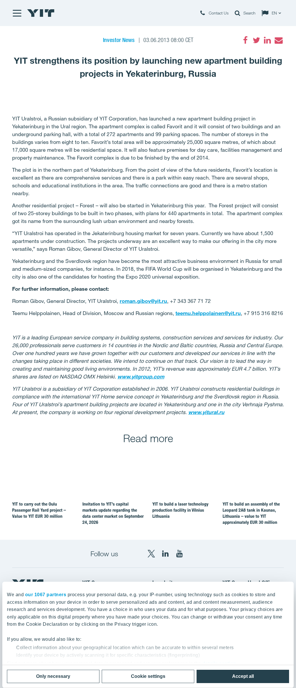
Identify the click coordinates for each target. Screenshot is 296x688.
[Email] (278, 40)
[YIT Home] (40, 13)
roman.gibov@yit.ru (143, 301)
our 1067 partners (45, 594)
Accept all (243, 676)
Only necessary (53, 676)
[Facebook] (245, 40)
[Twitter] (256, 40)
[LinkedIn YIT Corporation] (165, 553)
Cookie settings (148, 676)
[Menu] (16, 13)
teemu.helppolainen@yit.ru (208, 313)
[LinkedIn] (267, 40)
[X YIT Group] (151, 553)
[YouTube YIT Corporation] (179, 553)
